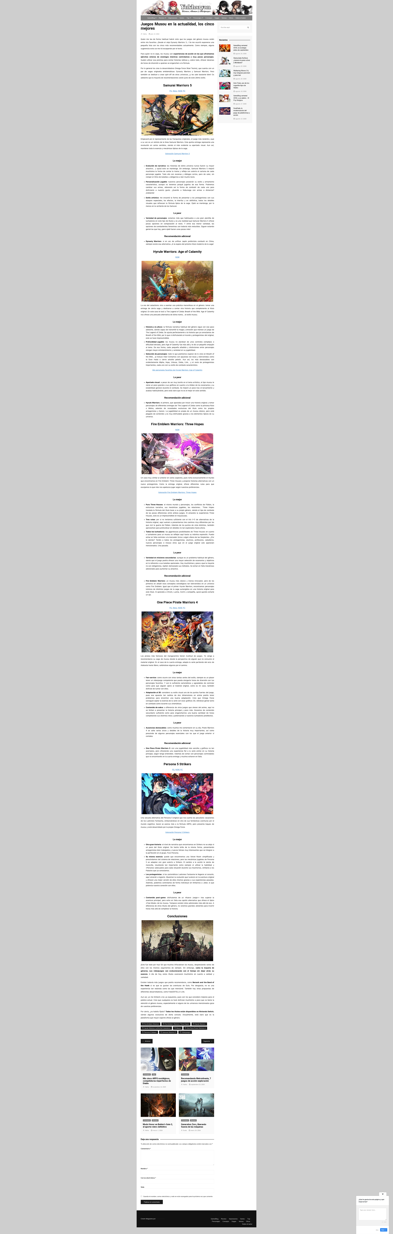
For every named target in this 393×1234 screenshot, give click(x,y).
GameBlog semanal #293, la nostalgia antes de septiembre (240, 47)
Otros (231, 18)
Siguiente (206, 1041)
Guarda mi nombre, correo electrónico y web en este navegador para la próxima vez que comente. (178, 1196)
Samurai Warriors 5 (169, 1032)
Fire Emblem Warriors (151, 1024)
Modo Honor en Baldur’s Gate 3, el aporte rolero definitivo (158, 1125)
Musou (178, 1028)
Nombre (144, 1169)
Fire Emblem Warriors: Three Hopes (177, 1024)
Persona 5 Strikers (150, 1032)
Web (142, 1187)
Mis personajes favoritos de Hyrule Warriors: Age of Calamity (177, 370)
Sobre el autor (241, 18)
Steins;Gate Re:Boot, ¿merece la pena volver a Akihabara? (241, 60)
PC (184, 91)
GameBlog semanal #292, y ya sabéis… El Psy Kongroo (241, 98)
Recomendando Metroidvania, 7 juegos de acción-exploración (196, 1079)
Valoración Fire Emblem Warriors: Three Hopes (177, 492)
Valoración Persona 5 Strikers (177, 832)
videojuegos (186, 1032)
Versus (224, 18)
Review (161, 18)
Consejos (208, 18)
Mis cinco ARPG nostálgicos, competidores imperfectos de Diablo (157, 1081)
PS (170, 91)
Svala (185, 1130)
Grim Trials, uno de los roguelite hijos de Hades (241, 85)
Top (188, 18)
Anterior (148, 1041)
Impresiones (172, 18)
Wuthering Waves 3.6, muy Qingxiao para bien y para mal (241, 73)
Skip (377, 1230)
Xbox (175, 91)
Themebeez (160, 1219)
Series (182, 18)
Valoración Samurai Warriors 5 (177, 154)
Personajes (197, 18)
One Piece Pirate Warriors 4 (196, 1028)
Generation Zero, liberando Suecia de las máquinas (193, 1125)
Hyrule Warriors (200, 1024)
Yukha (145, 34)
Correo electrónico (148, 1178)
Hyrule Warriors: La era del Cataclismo (157, 1028)
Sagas (217, 18)
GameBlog (151, 18)
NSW (180, 91)
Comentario (146, 1149)
